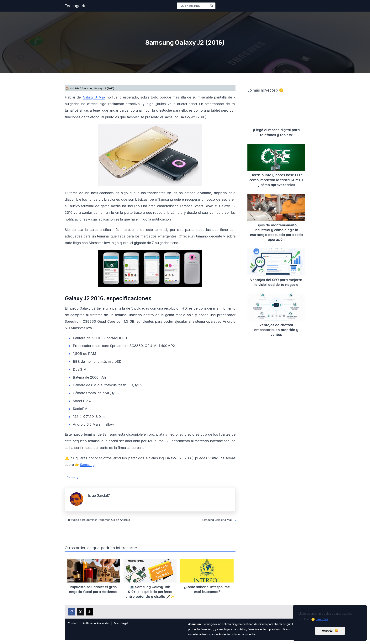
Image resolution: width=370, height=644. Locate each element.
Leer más (322, 619)
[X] (80, 612)
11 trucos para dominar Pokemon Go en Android (99, 520)
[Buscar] (211, 6)
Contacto (73, 623)
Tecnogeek (75, 5)
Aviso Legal (121, 623)
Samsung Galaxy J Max (217, 520)
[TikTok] (89, 612)
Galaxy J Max (94, 97)
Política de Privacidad (96, 623)
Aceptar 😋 (330, 630)
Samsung (72, 477)
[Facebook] (71, 612)
